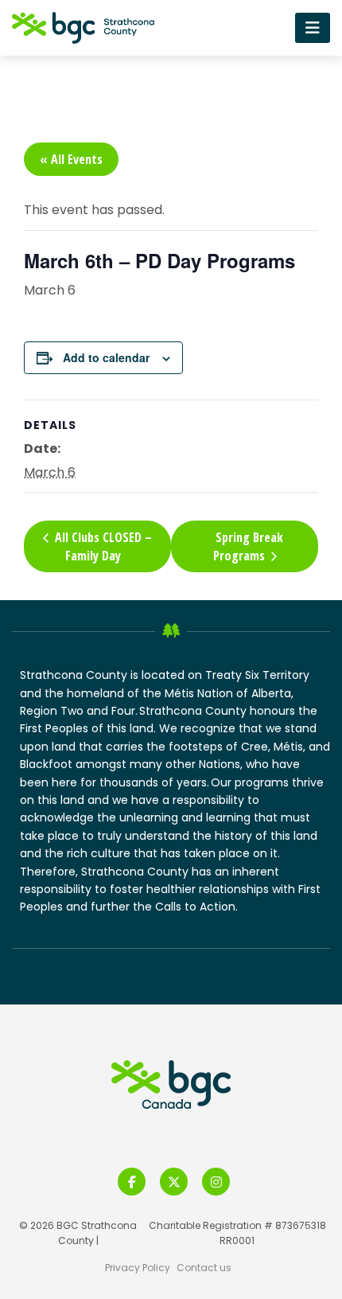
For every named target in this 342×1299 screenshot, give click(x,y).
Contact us (204, 1267)
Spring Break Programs (248, 546)
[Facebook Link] (132, 1182)
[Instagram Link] (216, 1182)
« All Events (71, 159)
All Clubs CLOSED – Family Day (102, 546)
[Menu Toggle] (312, 27)
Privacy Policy (137, 1267)
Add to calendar (106, 357)
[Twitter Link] (174, 1182)
